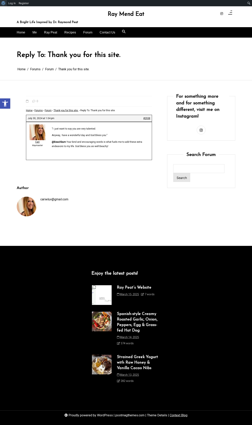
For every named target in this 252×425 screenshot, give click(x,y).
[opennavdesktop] (230, 14)
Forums (38, 110)
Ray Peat (50, 32)
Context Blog (178, 415)
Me (34, 32)
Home (21, 32)
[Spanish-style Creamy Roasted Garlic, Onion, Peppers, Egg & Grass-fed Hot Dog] (102, 330)
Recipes (70, 32)
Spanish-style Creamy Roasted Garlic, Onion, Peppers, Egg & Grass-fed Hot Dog (137, 322)
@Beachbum (59, 142)
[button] (5, 103)
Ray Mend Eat (126, 14)
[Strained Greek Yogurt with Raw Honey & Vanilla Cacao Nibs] (102, 370)
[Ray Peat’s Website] (102, 295)
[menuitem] (3, 3)
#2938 (146, 118)
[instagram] (221, 13)
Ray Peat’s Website (134, 288)
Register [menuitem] (24, 3)
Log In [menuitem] (12, 3)
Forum (87, 32)
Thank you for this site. (66, 110)
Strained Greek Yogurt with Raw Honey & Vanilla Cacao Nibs (137, 362)
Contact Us (107, 32)
